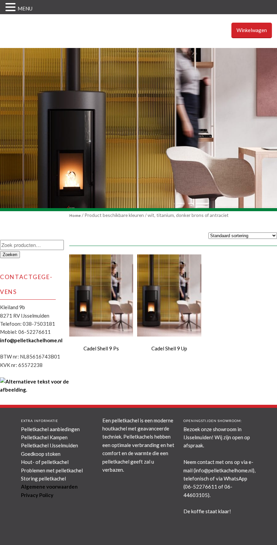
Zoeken (10, 254)
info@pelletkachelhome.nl (31, 340)
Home (75, 215)
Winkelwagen (251, 30)
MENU (25, 8)
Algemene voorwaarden (49, 487)
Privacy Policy (37, 495)
